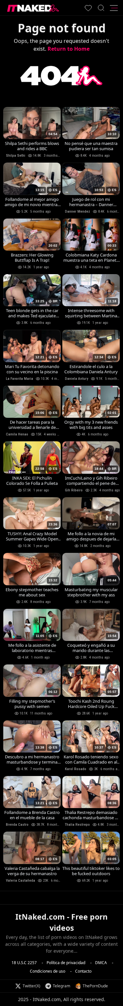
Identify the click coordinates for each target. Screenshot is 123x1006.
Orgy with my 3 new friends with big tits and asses (91, 424)
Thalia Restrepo (77, 824)
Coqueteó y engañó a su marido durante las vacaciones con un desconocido (91, 648)
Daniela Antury (76, 379)
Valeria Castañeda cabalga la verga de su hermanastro (32, 871)
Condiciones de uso (47, 971)
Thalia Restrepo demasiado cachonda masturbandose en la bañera (91, 815)
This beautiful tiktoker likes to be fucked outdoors (91, 871)
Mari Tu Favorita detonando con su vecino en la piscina (32, 369)
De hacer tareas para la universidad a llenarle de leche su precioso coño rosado (32, 424)
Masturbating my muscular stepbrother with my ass (91, 592)
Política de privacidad (66, 962)
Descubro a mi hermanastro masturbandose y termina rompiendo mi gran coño (32, 759)
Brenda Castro (17, 824)
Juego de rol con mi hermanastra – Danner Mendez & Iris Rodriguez (91, 202)
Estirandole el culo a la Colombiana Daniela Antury (91, 369)
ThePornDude (95, 986)
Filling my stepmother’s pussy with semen (32, 703)
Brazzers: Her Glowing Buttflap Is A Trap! (32, 257)
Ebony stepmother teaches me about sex (32, 592)
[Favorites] (88, 8)
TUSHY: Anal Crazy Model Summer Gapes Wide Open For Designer (32, 536)
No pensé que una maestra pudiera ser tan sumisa (91, 146)
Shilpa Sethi (15, 155)
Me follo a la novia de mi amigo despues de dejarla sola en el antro (91, 536)
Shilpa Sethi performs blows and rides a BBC (32, 146)
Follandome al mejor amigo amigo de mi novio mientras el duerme (32, 202)
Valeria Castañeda (20, 880)
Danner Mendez (77, 211)
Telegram (61, 986)
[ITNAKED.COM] (33, 8)
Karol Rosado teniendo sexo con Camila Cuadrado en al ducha (91, 759)
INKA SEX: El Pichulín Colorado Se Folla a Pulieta (32, 480)
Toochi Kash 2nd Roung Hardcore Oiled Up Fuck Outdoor (91, 703)
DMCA (101, 962)
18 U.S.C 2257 (24, 962)
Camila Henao (17, 434)
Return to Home (69, 48)
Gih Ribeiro (74, 490)
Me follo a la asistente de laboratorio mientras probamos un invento (32, 648)
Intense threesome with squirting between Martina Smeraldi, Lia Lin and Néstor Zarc (91, 313)
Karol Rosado (75, 769)
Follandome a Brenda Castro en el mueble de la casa (32, 815)
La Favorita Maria (19, 379)
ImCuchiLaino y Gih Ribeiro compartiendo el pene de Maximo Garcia (91, 480)
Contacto (83, 971)
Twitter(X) (31, 986)
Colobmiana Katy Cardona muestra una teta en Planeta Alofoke (91, 257)
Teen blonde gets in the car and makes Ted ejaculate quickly (32, 313)
